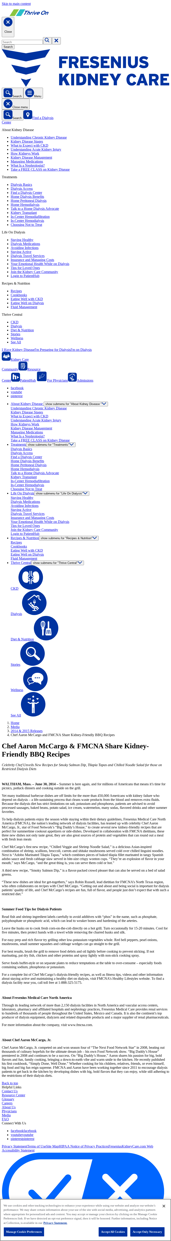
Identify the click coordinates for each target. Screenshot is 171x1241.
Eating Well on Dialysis (27, 303)
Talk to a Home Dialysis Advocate (35, 209)
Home (15, 723)
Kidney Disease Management (31, 157)
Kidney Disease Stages (27, 141)
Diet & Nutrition (22, 330)
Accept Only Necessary (147, 1231)
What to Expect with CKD (29, 145)
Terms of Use (36, 1146)
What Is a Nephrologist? (28, 165)
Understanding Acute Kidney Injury (36, 149)
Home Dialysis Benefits (27, 196)
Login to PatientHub (25, 276)
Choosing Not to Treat (26, 225)
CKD (14, 322)
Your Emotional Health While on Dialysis (40, 264)
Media (15, 727)
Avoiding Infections (25, 248)
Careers (7, 1103)
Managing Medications (27, 161)
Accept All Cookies (113, 1231)
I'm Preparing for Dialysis (53, 350)
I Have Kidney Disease (18, 350)
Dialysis (16, 326)
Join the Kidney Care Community (34, 272)
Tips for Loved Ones (25, 268)
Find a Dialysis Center (26, 192)
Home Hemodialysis (25, 204)
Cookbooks (19, 295)
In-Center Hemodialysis (27, 221)
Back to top (10, 1083)
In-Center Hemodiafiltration (30, 217)
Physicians (9, 1111)
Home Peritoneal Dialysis (29, 200)
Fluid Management (24, 307)
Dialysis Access (22, 188)
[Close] (164, 1206)
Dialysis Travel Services (28, 256)
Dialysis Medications (25, 244)
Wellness (17, 338)
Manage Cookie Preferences (24, 1231)
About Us (9, 1107)
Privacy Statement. (55, 1223)
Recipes (16, 291)
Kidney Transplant (24, 213)
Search (8, 47)
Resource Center (13, 1095)
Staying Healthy (22, 240)
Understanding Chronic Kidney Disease (39, 137)
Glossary (8, 1099)
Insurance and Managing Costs (32, 260)
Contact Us (10, 1091)
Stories (15, 334)
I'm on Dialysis (81, 350)
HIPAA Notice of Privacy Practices (83, 1146)
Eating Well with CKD (27, 299)
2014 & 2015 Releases (27, 731)
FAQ (5, 1119)
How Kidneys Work (25, 153)
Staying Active (21, 252)
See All (16, 342)
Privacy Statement (14, 1146)
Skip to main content (16, 4)
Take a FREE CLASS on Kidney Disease (40, 169)
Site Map (52, 1146)
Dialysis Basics (21, 184)
